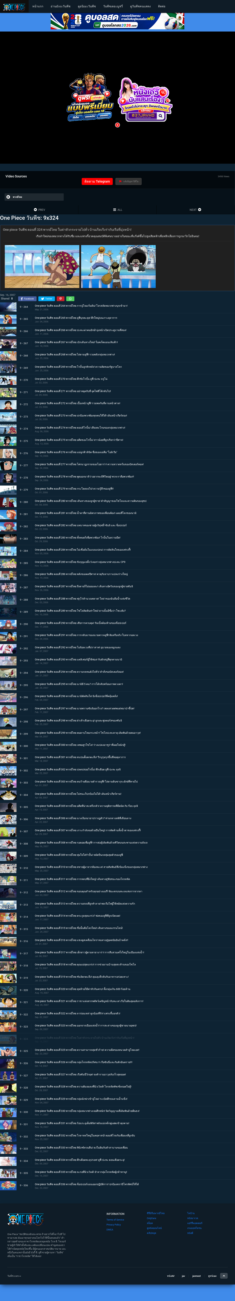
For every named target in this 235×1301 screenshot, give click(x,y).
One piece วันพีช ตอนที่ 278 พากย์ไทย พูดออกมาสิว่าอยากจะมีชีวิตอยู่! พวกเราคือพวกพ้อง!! (84, 476)
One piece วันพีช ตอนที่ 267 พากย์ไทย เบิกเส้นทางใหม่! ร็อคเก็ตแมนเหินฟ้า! (76, 342)
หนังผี (190, 1233)
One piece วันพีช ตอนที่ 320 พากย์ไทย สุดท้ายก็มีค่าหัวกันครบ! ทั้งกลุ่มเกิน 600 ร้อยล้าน (82, 989)
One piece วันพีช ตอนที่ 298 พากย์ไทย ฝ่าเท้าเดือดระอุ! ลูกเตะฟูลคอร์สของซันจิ (78, 720)
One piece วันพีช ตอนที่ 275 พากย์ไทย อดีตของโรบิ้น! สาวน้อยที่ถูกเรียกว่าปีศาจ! (79, 439)
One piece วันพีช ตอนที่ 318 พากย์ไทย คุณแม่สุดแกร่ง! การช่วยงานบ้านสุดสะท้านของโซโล (85, 964)
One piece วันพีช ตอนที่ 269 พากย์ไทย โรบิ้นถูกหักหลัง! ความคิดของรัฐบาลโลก (78, 366)
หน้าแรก (37, 6)
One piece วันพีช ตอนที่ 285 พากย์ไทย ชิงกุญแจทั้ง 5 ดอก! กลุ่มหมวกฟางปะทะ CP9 (80, 561)
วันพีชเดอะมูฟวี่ (113, 6)
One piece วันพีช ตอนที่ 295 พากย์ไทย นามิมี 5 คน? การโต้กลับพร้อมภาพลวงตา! (79, 683)
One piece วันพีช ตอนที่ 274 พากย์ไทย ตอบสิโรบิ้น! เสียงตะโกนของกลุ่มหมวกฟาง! (80, 427)
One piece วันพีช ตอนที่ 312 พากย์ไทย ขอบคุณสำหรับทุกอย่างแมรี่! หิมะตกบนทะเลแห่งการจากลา (88, 891)
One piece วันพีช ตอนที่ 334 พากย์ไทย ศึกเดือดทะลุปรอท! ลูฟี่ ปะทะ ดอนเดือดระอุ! (80, 1159)
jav (183, 1276)
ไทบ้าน (191, 1213)
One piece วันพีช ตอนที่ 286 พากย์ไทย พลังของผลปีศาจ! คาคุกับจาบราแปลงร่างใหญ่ (81, 574)
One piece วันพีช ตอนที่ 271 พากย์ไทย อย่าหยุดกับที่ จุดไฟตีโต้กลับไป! (73, 390)
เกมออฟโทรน (194, 1228)
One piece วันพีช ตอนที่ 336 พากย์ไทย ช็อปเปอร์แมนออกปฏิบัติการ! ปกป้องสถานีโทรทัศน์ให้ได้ (87, 1184)
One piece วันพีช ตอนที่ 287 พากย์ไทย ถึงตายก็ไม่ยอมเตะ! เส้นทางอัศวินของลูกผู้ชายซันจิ (84, 586)
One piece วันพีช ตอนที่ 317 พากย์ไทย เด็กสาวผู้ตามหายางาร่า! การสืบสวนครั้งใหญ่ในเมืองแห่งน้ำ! (89, 952)
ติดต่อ (161, 6)
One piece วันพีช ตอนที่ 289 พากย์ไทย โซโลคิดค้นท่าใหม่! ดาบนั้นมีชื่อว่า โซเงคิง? (80, 610)
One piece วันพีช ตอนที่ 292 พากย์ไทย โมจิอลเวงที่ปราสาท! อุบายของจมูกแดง (77, 647)
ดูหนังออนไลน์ (154, 1228)
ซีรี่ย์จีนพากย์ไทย (156, 1213)
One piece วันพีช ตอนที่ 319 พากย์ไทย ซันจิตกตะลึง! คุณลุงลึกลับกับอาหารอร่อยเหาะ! (82, 976)
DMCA (109, 1229)
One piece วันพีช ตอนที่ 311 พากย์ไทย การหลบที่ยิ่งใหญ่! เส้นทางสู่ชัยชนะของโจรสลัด (82, 879)
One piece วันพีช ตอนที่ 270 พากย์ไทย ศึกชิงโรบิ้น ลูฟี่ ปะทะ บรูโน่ (71, 378)
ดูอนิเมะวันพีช (87, 6)
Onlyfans (151, 1218)
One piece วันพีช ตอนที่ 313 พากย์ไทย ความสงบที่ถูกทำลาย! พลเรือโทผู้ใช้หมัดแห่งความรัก (85, 903)
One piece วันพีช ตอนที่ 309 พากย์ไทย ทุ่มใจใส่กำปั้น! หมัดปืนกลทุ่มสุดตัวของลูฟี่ (79, 854)
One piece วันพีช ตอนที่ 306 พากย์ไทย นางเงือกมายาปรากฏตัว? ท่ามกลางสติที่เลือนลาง (83, 818)
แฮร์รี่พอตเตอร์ (194, 1223)
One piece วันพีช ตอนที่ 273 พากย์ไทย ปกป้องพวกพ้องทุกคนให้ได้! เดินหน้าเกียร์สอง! (81, 415)
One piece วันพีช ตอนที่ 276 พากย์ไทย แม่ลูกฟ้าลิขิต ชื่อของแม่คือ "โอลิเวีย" (76, 452)
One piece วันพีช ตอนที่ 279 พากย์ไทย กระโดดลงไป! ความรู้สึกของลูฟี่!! (74, 488)
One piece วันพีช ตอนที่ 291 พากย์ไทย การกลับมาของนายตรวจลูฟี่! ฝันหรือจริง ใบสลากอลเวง (86, 635)
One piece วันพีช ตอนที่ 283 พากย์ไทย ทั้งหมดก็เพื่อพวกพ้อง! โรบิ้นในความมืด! (77, 537)
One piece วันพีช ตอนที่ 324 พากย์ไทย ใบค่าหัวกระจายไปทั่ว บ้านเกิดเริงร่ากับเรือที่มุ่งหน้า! (84, 1037)
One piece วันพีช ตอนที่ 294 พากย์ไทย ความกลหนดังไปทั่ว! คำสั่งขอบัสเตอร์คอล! (79, 671)
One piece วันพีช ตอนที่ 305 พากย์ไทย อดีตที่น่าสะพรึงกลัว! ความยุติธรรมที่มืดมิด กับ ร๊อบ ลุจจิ (86, 805)
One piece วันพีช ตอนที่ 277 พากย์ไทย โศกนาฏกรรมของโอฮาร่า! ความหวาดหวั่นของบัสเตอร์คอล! (89, 464)
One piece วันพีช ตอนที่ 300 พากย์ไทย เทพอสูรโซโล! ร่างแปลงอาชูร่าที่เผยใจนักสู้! (80, 744)
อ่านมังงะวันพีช (60, 6)
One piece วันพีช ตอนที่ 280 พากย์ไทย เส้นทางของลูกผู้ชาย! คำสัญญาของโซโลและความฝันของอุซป (91, 500)
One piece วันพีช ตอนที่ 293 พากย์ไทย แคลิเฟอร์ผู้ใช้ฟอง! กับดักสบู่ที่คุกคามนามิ (78, 659)
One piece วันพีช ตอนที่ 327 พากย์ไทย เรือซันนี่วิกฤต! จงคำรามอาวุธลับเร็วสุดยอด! (80, 1074)
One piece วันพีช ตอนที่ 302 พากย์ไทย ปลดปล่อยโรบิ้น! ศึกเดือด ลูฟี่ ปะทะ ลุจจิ (78, 769)
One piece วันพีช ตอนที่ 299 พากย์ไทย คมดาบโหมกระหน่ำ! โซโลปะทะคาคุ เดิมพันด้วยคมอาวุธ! (88, 732)
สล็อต (150, 1223)
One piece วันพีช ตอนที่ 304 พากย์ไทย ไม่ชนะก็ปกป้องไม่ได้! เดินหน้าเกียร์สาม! (78, 793)
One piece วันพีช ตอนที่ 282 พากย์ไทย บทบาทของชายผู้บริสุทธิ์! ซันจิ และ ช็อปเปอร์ (81, 525)
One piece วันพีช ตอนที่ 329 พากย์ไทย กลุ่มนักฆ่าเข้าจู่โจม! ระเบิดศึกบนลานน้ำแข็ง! (81, 1098)
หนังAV (170, 1276)
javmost (196, 1276)
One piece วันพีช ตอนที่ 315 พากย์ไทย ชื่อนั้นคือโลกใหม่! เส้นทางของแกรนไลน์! (79, 928)
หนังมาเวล (192, 1218)
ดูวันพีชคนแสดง (140, 6)
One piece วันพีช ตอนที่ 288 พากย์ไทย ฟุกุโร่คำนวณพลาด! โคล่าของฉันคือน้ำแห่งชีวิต (82, 598)
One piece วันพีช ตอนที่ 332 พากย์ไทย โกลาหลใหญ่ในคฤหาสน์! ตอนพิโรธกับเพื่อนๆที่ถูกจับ (85, 1135)
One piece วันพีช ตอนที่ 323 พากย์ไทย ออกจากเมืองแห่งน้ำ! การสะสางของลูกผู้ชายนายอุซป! (86, 1025)
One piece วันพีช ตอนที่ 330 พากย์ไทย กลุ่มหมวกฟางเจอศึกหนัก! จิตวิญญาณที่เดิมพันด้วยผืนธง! (87, 1110)
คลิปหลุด (151, 1233)
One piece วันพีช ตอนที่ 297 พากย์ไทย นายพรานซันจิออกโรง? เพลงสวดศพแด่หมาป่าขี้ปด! (84, 708)
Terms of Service (115, 1219)
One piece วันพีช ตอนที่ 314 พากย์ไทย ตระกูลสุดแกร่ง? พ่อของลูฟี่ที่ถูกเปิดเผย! (77, 915)
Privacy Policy (113, 1224)
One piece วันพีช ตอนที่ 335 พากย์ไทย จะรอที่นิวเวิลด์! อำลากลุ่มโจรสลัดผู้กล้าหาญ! (81, 1171)
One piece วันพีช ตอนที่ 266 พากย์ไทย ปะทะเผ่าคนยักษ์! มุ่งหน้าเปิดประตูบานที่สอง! (80, 329)
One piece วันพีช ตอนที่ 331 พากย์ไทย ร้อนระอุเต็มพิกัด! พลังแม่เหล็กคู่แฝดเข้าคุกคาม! (82, 1123)
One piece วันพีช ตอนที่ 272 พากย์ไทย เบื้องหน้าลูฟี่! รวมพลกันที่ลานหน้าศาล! (77, 403)
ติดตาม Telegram (97, 181)
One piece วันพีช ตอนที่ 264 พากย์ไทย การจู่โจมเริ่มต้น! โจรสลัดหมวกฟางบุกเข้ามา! (81, 305)
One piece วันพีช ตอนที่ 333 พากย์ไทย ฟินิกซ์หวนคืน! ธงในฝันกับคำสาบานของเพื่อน (81, 1147)
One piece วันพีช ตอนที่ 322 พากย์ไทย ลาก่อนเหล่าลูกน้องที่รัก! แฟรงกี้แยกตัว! (77, 1013)
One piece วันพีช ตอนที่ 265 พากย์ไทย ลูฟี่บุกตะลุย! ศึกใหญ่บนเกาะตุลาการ (76, 317)
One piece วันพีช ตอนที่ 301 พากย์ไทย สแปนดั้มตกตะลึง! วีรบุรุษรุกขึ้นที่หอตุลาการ (80, 757)
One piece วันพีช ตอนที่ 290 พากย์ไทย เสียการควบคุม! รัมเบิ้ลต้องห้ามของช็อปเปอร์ (80, 622)
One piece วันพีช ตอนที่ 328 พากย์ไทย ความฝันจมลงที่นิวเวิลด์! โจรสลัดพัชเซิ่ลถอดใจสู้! (83, 1086)
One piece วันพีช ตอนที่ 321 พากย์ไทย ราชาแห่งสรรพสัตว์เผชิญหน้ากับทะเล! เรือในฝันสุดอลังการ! (89, 1001)
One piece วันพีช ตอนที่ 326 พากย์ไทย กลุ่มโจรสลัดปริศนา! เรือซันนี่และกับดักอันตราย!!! (83, 1062)
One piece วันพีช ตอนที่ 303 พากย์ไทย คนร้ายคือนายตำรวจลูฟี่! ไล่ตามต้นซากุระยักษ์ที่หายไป (86, 781)
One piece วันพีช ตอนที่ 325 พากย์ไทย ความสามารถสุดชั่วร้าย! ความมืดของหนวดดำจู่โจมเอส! (87, 1049)
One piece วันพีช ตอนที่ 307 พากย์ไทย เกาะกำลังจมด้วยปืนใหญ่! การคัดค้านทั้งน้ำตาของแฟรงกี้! (88, 830)
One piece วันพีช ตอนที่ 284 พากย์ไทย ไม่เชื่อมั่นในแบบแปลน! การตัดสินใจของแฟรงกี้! (83, 549)
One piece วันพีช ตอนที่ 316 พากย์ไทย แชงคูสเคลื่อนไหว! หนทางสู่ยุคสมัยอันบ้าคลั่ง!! (81, 940)
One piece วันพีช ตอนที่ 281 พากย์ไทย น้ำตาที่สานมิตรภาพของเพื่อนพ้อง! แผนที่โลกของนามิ (85, 513)
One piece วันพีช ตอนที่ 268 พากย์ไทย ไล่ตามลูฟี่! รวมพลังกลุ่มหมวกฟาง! (75, 354)
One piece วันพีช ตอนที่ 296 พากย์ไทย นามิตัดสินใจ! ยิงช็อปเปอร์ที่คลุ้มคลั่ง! (76, 696)
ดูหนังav (212, 1276)
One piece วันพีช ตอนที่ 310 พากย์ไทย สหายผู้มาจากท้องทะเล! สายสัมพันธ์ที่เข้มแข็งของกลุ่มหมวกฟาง (91, 867)
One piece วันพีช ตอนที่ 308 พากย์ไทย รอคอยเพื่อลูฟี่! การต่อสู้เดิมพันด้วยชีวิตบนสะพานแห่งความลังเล (91, 842)
